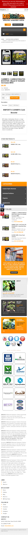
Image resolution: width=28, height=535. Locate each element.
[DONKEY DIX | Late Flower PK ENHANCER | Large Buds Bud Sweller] (5, 146)
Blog (4, 494)
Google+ (5, 513)
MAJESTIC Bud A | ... (16, 164)
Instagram (5, 511)
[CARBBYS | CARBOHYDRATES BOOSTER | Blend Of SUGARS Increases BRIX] (14, 57)
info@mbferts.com (9, 525)
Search (4, 482)
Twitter (4, 504)
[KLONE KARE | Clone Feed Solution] (5, 155)
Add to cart (14, 97)
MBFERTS (7, 89)
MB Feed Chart (6, 499)
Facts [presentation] (10, 105)
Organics (5, 198)
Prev (3, 57)
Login (8, 24)
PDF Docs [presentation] (16, 105)
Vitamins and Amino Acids (19, 436)
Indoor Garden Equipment (7, 436)
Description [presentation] (4, 105)
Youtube (5, 509)
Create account (18, 24)
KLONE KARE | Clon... (16, 154)
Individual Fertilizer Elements (19, 435)
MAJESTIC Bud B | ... (16, 173)
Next (24, 57)
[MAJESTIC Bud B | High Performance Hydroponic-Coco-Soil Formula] (5, 175)
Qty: (3, 97)
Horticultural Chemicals (11, 439)
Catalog (5, 492)
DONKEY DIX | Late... (16, 144)
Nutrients (6, 88)
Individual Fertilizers (8, 193)
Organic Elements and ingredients (8, 438)
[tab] (4, 105)
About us (5, 484)
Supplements (6, 203)
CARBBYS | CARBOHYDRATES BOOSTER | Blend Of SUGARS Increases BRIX (19, 214)
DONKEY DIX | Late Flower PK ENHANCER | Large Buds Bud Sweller (19, 226)
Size (3, 94)
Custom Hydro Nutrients (12, 39)
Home (2, 39)
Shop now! (14, 272)
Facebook (5, 506)
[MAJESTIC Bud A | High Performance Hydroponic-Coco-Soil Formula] (5, 165)
